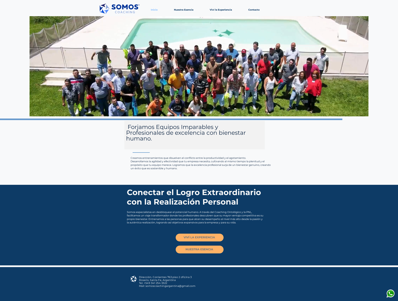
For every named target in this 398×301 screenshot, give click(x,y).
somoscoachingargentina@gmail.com (170, 286)
